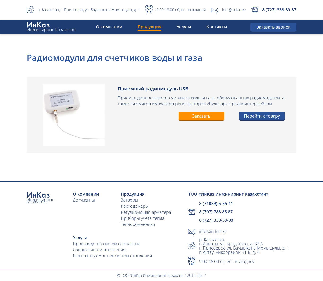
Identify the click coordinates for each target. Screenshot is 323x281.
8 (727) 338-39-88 (216, 220)
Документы (84, 200)
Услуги (184, 27)
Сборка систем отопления (99, 249)
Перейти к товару (262, 116)
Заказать (201, 116)
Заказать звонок (273, 27)
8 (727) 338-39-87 (279, 10)
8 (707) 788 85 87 (216, 212)
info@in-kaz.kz (234, 9)
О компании (109, 27)
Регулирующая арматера (146, 212)
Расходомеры (134, 206)
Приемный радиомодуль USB (153, 88)
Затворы (129, 200)
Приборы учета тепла (143, 218)
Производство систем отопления (106, 243)
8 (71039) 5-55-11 (216, 203)
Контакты (216, 27)
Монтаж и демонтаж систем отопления (112, 256)
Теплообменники (138, 224)
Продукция (149, 27)
